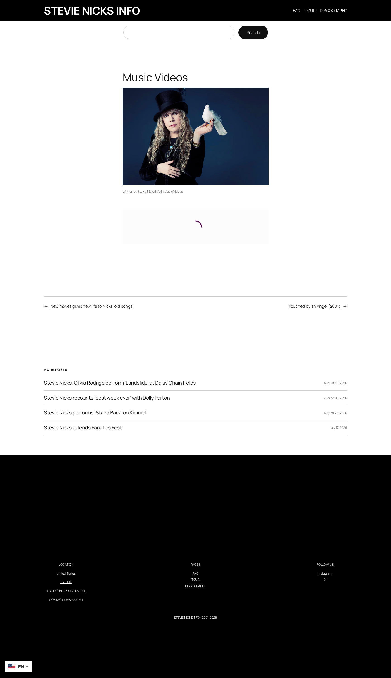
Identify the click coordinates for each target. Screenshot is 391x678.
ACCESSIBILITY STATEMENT (66, 591)
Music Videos (173, 191)
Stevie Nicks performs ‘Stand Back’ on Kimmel (95, 413)
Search (253, 32)
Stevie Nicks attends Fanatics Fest (83, 428)
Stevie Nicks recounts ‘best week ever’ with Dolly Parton (107, 398)
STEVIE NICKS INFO (92, 10)
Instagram (325, 573)
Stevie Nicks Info (149, 191)
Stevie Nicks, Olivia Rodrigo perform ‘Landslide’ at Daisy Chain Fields (120, 383)
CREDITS (66, 582)
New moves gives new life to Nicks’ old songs (91, 306)
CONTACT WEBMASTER (66, 599)
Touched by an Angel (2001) (314, 306)
